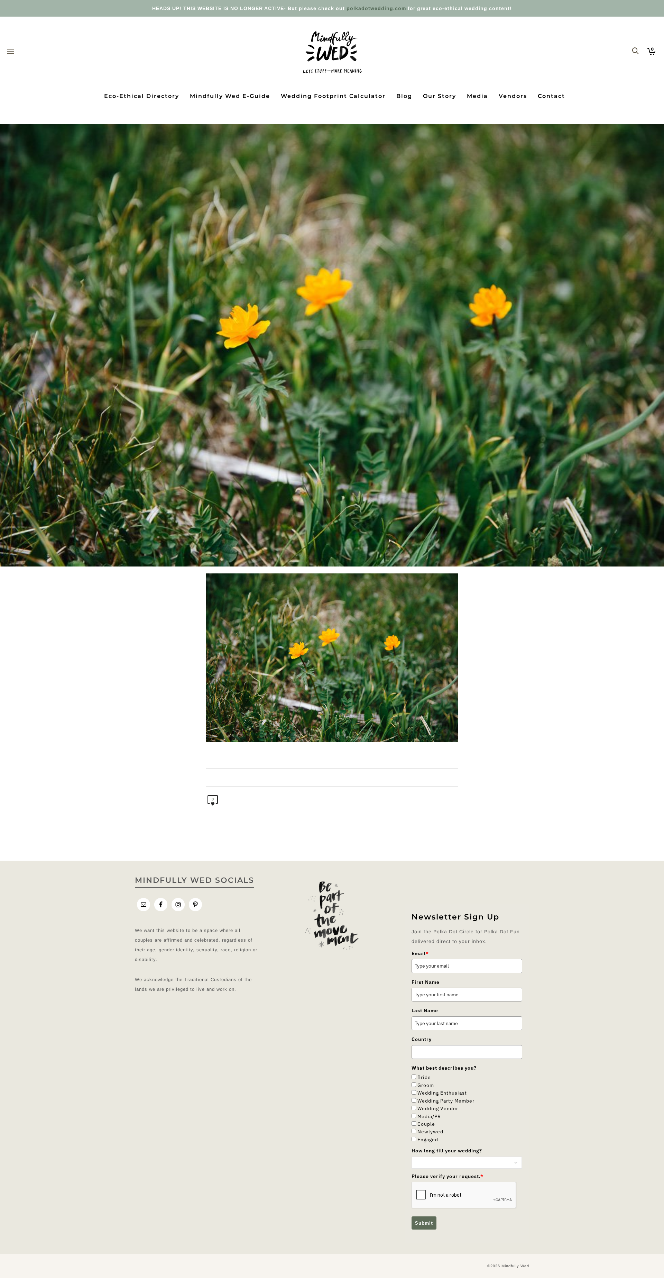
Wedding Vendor (437, 1108)
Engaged (427, 1139)
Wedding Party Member (445, 1101)
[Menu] (10, 51)
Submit (424, 1223)
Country (422, 1039)
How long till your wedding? (447, 1151)
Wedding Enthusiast (442, 1093)
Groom (425, 1085)
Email (420, 953)
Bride (424, 1077)
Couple (426, 1124)
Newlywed (430, 1132)
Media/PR (429, 1116)
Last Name (425, 1010)
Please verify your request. (447, 1176)
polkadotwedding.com (376, 8)
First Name (426, 982)
